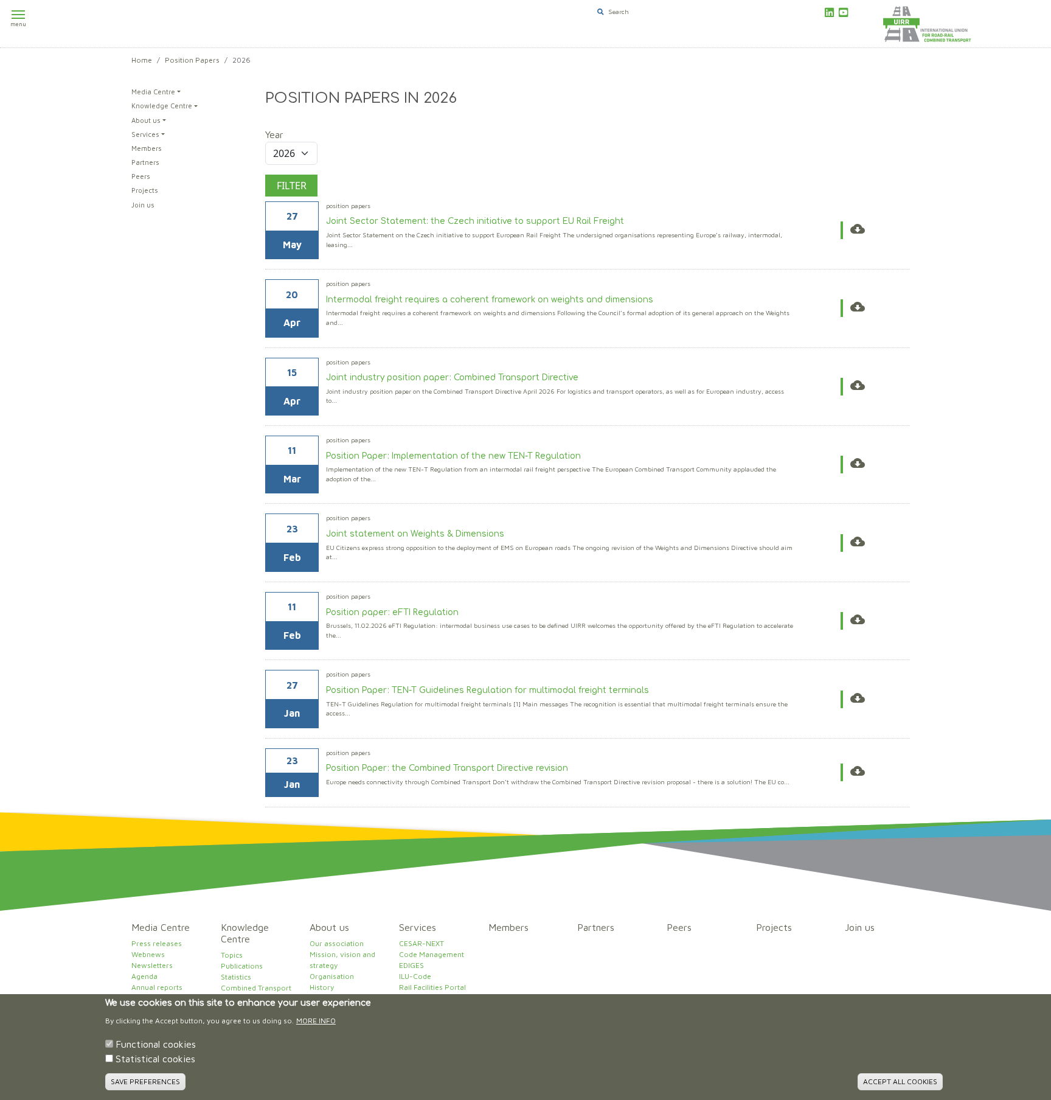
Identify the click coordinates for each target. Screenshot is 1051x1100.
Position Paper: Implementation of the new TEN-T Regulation (453, 456)
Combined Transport (256, 987)
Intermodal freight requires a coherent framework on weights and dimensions (489, 299)
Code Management (431, 954)
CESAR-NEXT (421, 943)
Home (141, 59)
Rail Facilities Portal (432, 987)
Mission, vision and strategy (342, 960)
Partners (145, 162)
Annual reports (156, 987)
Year (274, 134)
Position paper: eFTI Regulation (392, 612)
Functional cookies (156, 1044)
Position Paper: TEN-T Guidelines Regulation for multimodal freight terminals (487, 690)
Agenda (144, 976)
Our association (337, 943)
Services (145, 134)
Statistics (236, 976)
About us (146, 120)
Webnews (148, 954)
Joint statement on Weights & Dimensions (415, 533)
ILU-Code (415, 976)
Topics (232, 954)
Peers (140, 176)
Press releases (156, 943)
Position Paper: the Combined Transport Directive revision (447, 768)
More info (316, 1020)
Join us (142, 205)
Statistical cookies (155, 1058)
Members (146, 148)
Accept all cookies (900, 1081)
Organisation (332, 976)
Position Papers (192, 59)
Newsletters (152, 965)
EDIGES (411, 965)
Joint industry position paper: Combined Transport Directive (452, 377)
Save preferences (145, 1081)
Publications (242, 965)
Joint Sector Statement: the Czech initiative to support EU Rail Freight (475, 221)
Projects (144, 190)
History (322, 987)
